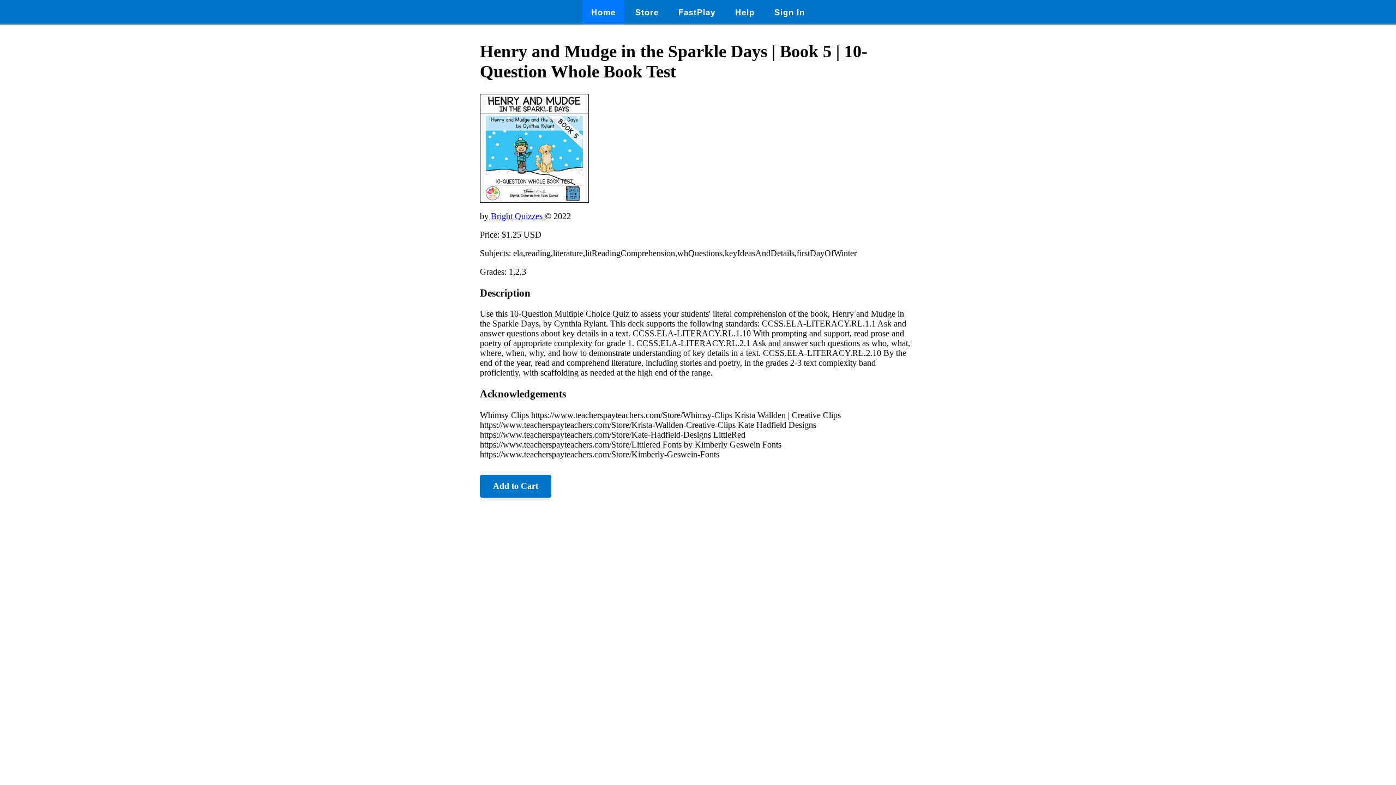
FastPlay (696, 12)
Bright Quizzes (518, 216)
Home (603, 12)
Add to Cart (515, 486)
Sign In (789, 12)
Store (647, 12)
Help (745, 12)
